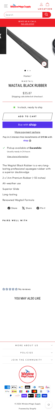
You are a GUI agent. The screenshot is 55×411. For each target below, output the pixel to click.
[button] (10, 289)
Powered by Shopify (27, 408)
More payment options (27, 132)
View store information (17, 156)
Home (27, 76)
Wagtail (27, 81)
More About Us (26, 345)
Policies (26, 352)
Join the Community (26, 360)
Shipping (16, 96)
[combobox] (24, 15)
